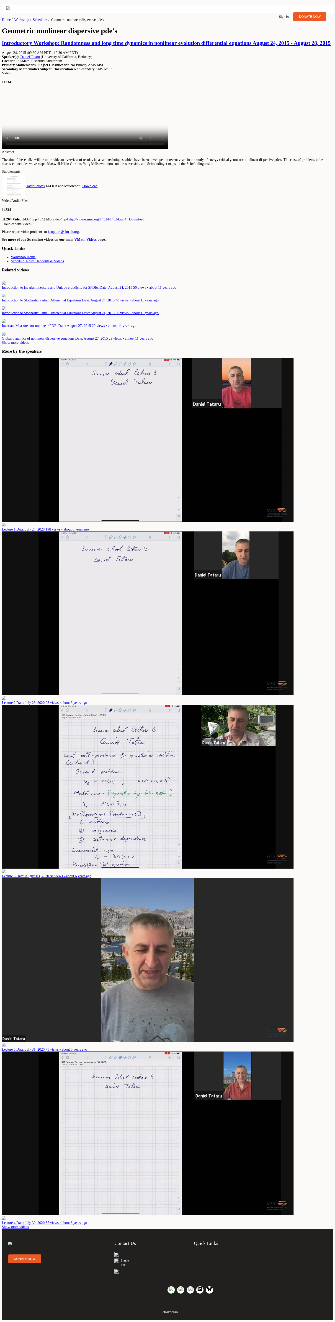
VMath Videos (85, 239)
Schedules (40, 20)
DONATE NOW (310, 16)
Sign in (284, 16)
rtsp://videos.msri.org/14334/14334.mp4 (97, 219)
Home (6, 20)
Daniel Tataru (30, 57)
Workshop (21, 20)
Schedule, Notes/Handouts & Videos (37, 261)
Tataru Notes (35, 186)
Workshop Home (23, 257)
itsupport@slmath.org (63, 232)
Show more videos (15, 342)
